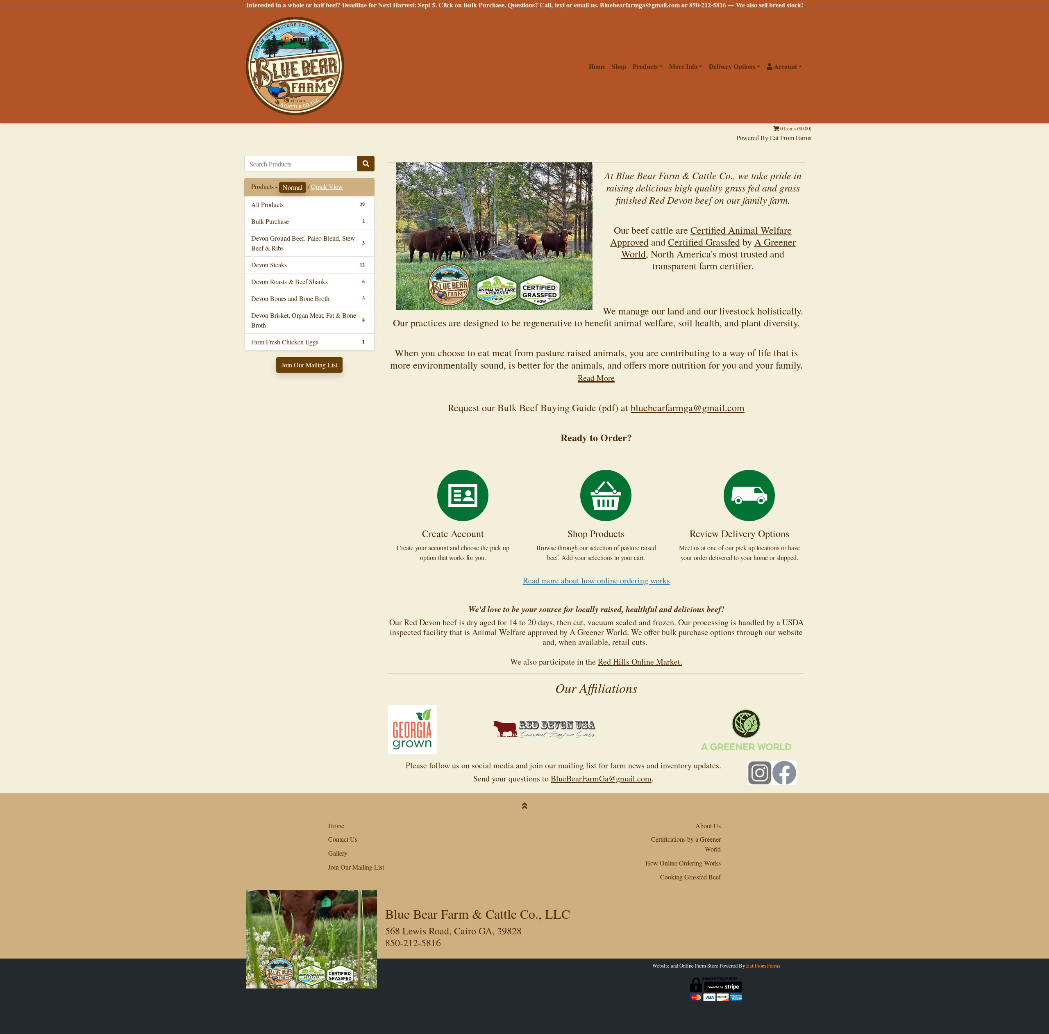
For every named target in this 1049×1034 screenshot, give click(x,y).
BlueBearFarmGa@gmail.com (601, 778)
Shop (619, 66)
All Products (267, 204)
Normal (292, 187)
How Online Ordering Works (683, 863)
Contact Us (342, 839)
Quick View (327, 186)
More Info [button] (683, 66)
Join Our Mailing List (309, 364)
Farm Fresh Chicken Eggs (284, 341)
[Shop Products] (605, 494)
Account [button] (784, 66)
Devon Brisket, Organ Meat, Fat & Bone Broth (303, 320)
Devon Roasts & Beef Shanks (289, 281)
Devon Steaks (269, 264)
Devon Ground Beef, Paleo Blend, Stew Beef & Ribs (303, 243)
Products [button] (645, 66)
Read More (596, 377)
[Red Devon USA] (544, 728)
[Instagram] (759, 770)
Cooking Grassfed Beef (690, 876)
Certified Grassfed (704, 241)
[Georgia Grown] (412, 728)
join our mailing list (563, 765)
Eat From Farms (790, 137)
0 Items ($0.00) (795, 128)
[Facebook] (784, 770)
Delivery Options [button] (732, 66)
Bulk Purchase (270, 221)
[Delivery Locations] (749, 494)
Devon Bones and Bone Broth (290, 298)
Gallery (337, 853)
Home (597, 66)
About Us (708, 825)
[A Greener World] (746, 728)
